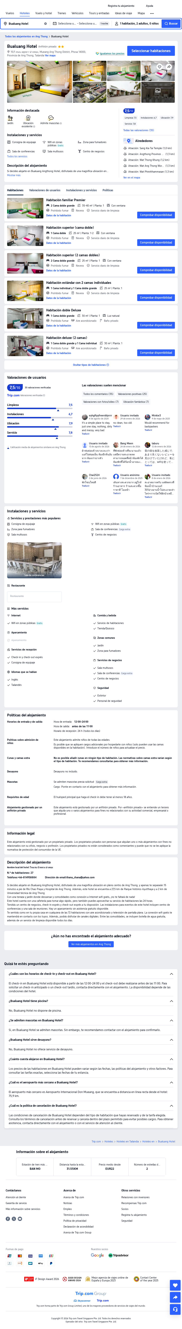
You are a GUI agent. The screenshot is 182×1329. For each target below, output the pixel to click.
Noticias (67, 1203)
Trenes (62, 13)
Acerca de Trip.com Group (77, 1232)
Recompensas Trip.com (134, 1203)
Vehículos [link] (77, 13)
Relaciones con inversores (135, 1197)
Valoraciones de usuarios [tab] (44, 190)
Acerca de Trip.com (73, 1197)
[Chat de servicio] (175, 1309)
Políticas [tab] (108, 190)
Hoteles (25, 13)
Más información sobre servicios (23, 1209)
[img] (39, 82)
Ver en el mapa (131, 177)
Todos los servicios (17, 156)
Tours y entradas (99, 13)
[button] (140, 6)
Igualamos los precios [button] (112, 53)
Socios (124, 1209)
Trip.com (96, 1141)
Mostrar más (13, 175)
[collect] (175, 1285)
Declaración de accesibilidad (78, 1226)
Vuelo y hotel (43, 13)
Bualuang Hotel (22, 46)
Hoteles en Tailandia (128, 1141)
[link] (121, 6)
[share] (175, 1297)
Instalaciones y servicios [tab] (81, 190)
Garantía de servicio (16, 1203)
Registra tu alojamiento (134, 1214)
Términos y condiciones (76, 1214)
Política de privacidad (74, 1220)
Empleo (67, 1209)
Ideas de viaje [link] (123, 13)
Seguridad (126, 1220)
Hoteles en (148, 1141)
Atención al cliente (16, 1197)
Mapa (141, 13)
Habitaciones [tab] (15, 190)
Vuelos (10, 13)
